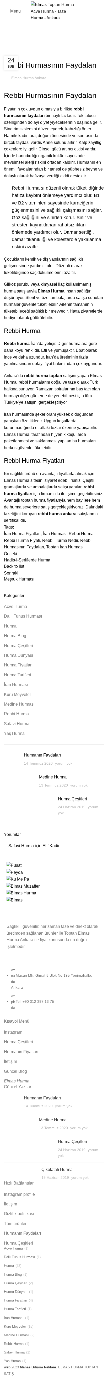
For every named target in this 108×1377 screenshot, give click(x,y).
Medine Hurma (53, 777)
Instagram (13, 1032)
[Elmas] (15, 900)
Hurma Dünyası (18, 655)
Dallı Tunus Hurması (23, 616)
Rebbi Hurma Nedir (60, 540)
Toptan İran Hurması (65, 547)
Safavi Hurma (16, 724)
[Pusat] (14, 865)
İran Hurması (32, 55)
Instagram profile (19, 1194)
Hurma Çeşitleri (18, 645)
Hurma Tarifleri (17, 675)
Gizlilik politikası (19, 1213)
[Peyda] (15, 872)
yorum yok (63, 763)
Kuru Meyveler (17, 694)
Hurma (29, 48)
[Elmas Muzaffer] (23, 886)
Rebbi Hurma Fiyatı (22, 540)
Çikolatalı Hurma (57, 1169)
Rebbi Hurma (57, 55)
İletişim (10, 1061)
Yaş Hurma (14, 733)
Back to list (14, 566)
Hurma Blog (15, 636)
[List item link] (54, 991)
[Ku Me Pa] (18, 879)
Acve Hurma (15, 606)
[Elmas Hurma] (21, 892)
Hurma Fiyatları (18, 665)
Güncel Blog (15, 1071)
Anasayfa (11, 48)
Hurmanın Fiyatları (21, 1052)
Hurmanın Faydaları (42, 755)
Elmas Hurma (16, 1081)
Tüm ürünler (15, 1223)
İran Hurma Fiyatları (22, 533)
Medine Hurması (19, 704)
